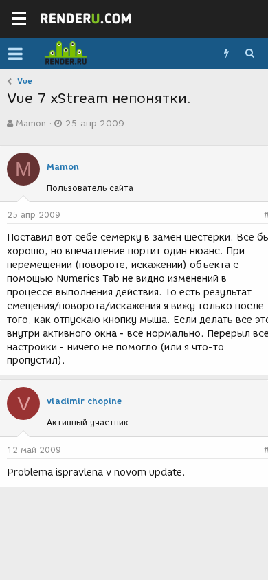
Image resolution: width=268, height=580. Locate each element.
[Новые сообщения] (226, 53)
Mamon (31, 123)
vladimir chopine (84, 401)
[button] (15, 53)
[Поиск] (249, 53)
